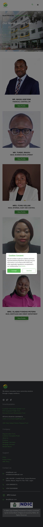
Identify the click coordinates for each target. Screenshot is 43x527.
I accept (14, 271)
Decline (29, 271)
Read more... (22, 266)
